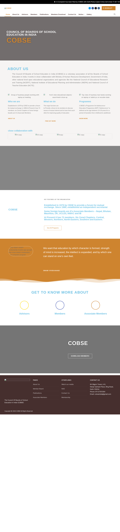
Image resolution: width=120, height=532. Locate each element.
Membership (66, 397)
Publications (37, 393)
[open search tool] (115, 14)
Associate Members (40, 397)
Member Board (38, 389)
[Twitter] (89, 8)
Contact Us (66, 393)
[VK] (99, 8)
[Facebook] (93, 8)
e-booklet (107, 8)
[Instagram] (95, 8)
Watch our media (68, 384)
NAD (63, 389)
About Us (36, 384)
